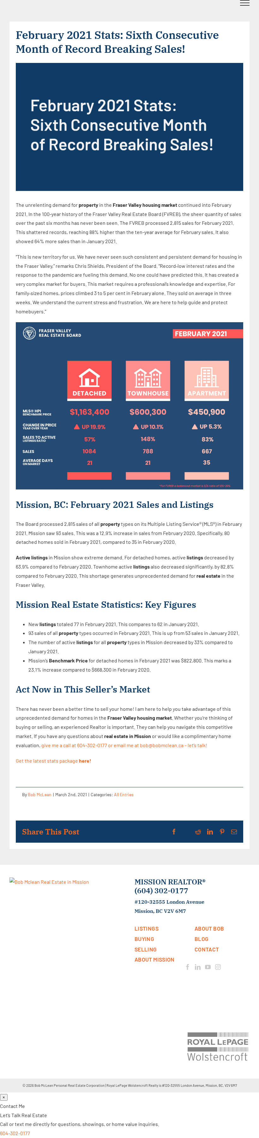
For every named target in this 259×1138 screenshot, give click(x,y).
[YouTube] (208, 967)
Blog (201, 939)
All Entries (124, 794)
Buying (144, 939)
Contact (207, 949)
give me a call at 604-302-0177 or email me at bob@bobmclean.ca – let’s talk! (124, 745)
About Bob (209, 928)
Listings (147, 928)
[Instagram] (218, 967)
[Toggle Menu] (245, 3)
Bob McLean (39, 794)
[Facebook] (187, 967)
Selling (146, 949)
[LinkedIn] (198, 967)
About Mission (155, 959)
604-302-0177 (15, 1133)
